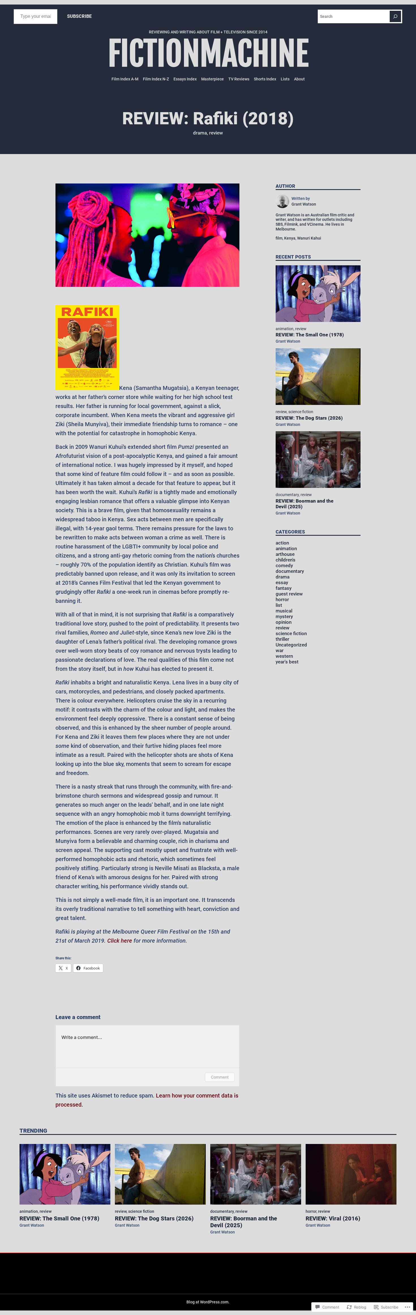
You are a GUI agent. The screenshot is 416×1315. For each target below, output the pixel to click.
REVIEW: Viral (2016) (333, 1218)
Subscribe (79, 16)
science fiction (300, 411)
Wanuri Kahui (309, 238)
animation (284, 328)
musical (284, 611)
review (216, 133)
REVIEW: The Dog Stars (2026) (309, 418)
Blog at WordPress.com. (208, 1302)
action (282, 543)
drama (200, 133)
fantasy (283, 588)
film (279, 238)
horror (282, 599)
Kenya (289, 238)
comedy (284, 565)
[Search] (395, 16)
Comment (220, 1077)
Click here (119, 940)
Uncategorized (291, 645)
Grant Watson (288, 341)
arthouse (285, 554)
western (284, 656)
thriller (282, 639)
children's (285, 560)
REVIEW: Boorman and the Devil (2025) (304, 503)
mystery (284, 616)
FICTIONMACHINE (208, 54)
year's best (287, 662)
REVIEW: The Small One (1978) (310, 335)
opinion (283, 622)
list (279, 605)
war (280, 650)
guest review (289, 594)
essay (282, 582)
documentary (287, 494)
